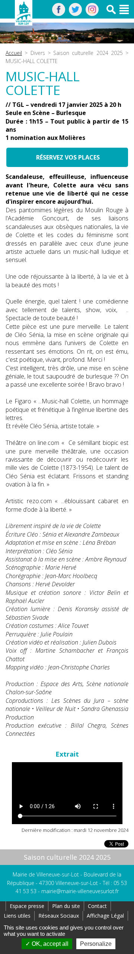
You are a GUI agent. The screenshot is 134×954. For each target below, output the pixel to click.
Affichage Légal (105, 915)
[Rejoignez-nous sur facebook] (58, 14)
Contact (97, 905)
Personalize (96, 944)
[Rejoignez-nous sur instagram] (92, 14)
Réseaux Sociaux (58, 915)
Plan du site (66, 905)
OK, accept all (49, 944)
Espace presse (27, 905)
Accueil (14, 52)
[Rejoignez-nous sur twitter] (75, 14)
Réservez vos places (67, 157)
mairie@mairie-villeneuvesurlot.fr (80, 891)
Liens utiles (17, 915)
